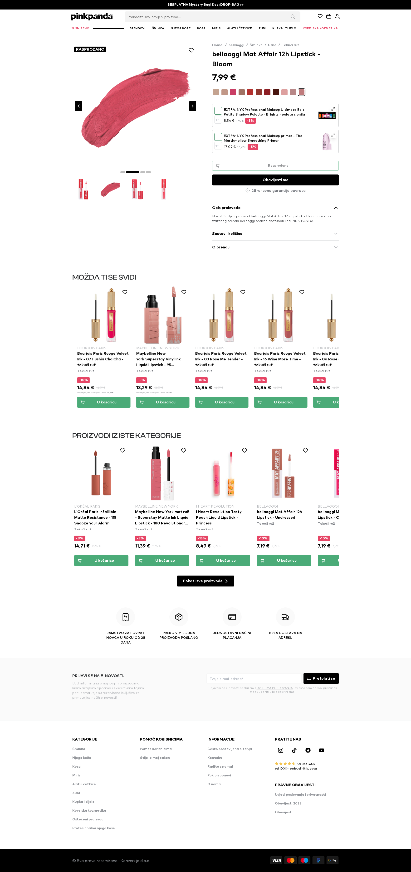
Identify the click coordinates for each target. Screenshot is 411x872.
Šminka (256, 45)
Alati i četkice (84, 784)
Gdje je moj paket (155, 758)
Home (219, 45)
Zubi (76, 793)
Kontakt (214, 758)
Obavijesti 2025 (288, 803)
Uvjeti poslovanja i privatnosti (300, 794)
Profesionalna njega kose (93, 828)
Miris (76, 775)
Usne (272, 45)
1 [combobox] (216, 119)
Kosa (76, 766)
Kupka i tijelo (83, 802)
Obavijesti (284, 812)
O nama (214, 784)
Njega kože (81, 758)
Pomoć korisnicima (156, 749)
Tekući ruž (290, 45)
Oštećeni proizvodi (88, 819)
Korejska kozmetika (89, 810)
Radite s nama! (220, 766)
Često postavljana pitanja (229, 749)
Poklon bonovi (219, 775)
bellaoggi (236, 45)
